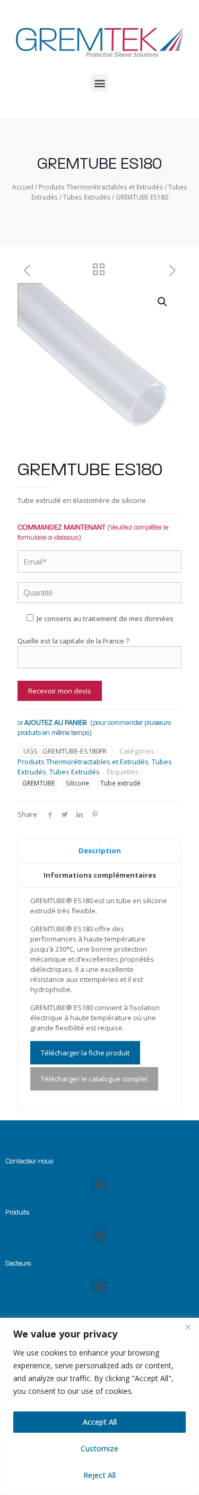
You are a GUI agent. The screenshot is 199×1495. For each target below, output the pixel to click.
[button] (99, 83)
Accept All (100, 1422)
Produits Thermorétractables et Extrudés (101, 187)
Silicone (77, 783)
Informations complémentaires (100, 875)
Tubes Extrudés (86, 197)
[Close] (187, 1326)
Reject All (99, 1475)
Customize (99, 1448)
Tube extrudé (120, 783)
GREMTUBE (38, 783)
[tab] (99, 851)
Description (100, 850)
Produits (17, 1212)
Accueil (22, 187)
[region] (99, 1406)
